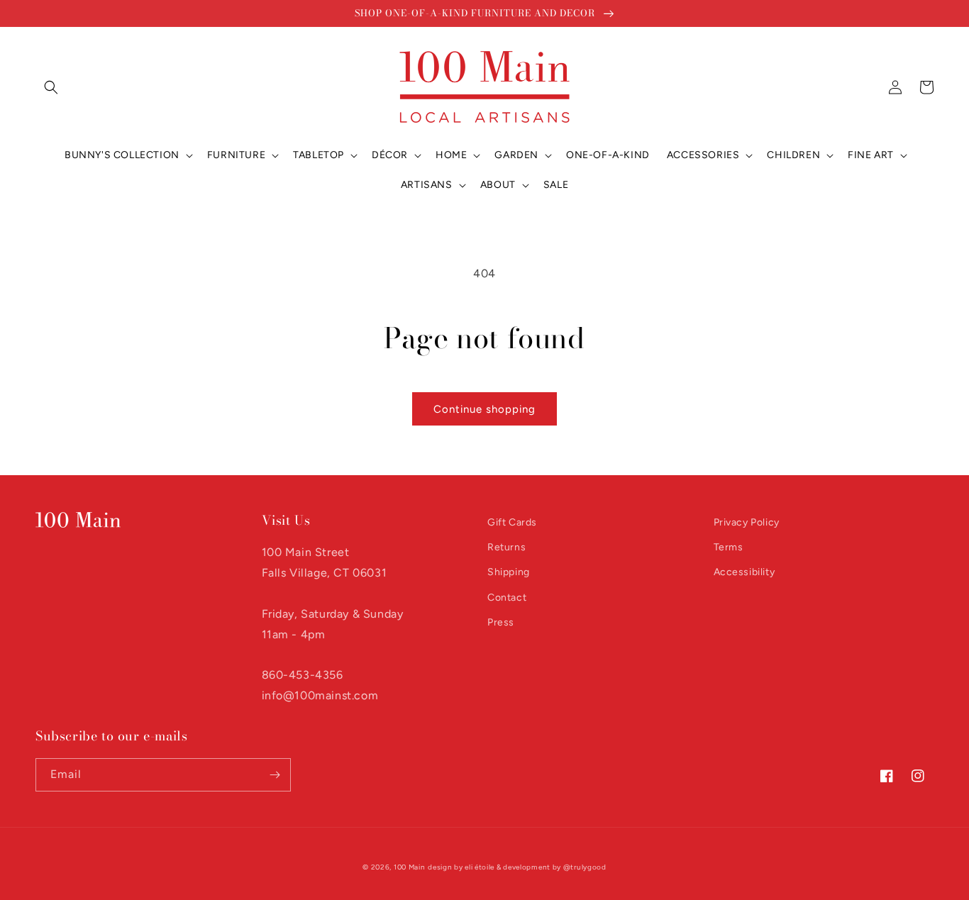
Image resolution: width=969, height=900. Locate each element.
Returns (506, 547)
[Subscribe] (274, 774)
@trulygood (585, 867)
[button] (51, 87)
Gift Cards (512, 522)
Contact (506, 597)
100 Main (410, 867)
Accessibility (744, 572)
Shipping (508, 572)
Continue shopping (484, 409)
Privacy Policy (747, 522)
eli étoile (479, 867)
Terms (728, 547)
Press (500, 622)
